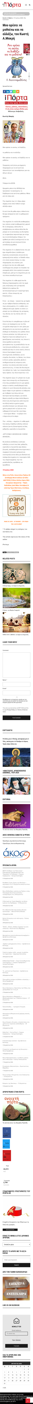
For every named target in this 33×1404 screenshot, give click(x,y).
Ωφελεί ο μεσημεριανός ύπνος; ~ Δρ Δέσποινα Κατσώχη (16, 944)
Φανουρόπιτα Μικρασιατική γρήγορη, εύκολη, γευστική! (16, 1014)
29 (24, 1380)
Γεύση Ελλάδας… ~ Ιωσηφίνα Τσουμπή (14, 1006)
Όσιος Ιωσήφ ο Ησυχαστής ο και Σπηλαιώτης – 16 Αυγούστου (16, 1075)
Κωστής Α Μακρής (12, 552)
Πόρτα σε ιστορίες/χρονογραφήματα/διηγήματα (14, 14)
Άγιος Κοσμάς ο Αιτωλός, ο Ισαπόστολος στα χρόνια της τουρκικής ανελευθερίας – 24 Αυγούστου (16, 1023)
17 (4, 1378)
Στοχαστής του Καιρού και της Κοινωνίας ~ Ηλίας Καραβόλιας (15, 1050)
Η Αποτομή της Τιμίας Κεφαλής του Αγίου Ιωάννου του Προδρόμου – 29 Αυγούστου (15, 902)
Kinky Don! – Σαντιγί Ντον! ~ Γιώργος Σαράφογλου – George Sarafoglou (13, 1033)
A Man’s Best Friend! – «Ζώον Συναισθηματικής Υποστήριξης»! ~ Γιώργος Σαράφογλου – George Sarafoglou (16, 962)
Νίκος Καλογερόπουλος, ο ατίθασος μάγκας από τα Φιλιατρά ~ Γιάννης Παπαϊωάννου (15, 1058)
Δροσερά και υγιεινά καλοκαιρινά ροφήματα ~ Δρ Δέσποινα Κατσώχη (16, 936)
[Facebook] (4, 90)
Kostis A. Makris (8, 18)
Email (4, 688)
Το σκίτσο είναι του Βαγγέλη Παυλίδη (15, 829)
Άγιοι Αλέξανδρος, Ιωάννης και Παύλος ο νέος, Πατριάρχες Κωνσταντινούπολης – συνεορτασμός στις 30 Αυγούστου (16, 892)
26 (12, 1380)
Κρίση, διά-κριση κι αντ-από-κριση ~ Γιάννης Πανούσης (16, 919)
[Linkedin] (7, 90)
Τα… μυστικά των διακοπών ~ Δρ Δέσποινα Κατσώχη (15, 971)
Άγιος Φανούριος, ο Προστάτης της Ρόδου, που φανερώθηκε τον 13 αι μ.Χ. (16, 988)
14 (20, 1375)
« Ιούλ (4, 1387)
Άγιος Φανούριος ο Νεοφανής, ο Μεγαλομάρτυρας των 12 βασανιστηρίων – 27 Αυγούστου (16, 998)
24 (4, 1380)
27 (16, 1380)
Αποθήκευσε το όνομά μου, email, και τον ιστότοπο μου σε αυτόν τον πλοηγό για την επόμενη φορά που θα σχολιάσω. (15, 701)
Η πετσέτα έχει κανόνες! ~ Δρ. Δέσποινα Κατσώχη (14, 1041)
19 (12, 1378)
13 (16, 1375)
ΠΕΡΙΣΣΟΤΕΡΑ (10, 1230)
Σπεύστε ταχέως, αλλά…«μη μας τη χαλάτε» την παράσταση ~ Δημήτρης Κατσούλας (15, 953)
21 (20, 1378)
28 (20, 1380)
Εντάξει (2, 1403)
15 (24, 1375)
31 (4, 1383)
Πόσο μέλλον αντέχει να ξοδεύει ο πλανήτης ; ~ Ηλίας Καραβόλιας (16, 980)
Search (16, 1265)
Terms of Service (22, 710)
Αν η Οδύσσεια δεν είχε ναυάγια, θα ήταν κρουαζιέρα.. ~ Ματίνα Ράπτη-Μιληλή (14, 910)
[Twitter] (11, 90)
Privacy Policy (11, 710)
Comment (6, 650)
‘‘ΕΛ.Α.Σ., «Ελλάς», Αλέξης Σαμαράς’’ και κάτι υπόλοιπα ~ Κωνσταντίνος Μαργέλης (16, 927)
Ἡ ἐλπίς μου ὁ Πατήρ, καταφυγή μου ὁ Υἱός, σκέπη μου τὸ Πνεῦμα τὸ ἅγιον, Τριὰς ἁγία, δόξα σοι (16, 741)
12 (12, 1375)
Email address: (16, 1330)
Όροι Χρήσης (16, 1340)
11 (8, 1375)
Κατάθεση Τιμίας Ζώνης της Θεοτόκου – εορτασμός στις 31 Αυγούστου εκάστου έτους (16, 883)
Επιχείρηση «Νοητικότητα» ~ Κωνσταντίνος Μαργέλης (16, 1067)
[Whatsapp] (14, 90)
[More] (18, 90)
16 (28, 1375)
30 (28, 1380)
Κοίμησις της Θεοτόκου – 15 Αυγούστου (14, 1083)
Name (4, 680)
